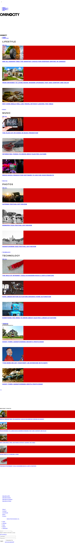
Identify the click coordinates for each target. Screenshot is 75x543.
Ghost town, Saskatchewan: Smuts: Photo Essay (22, 384)
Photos (4, 180)
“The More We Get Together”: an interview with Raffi (25, 363)
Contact (4, 511)
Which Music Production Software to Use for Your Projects (28, 175)
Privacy (4, 516)
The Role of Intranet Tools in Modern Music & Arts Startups (28, 275)
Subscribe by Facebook (7, 499)
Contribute (5, 9)
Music (4, 109)
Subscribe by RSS (6, 496)
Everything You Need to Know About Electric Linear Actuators (29, 318)
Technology (6, 252)
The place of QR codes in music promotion (20, 133)
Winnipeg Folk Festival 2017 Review (17, 225)
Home (3, 521)
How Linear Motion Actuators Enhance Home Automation (26, 296)
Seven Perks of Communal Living (9, 454)
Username (2, 536)
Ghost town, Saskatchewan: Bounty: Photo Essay (23, 341)
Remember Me (9, 540)
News (3, 10)
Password (2, 538)
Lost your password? (9, 542)
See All (4, 45)
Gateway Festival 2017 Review (14, 204)
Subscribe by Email (6, 497)
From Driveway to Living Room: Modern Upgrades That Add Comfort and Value (35, 82)
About (4, 509)
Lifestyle (5, 38)
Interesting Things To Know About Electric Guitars (24, 154)
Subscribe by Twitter (6, 501)
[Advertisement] (35, 25)
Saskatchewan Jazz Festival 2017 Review (19, 246)
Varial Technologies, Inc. (13, 518)
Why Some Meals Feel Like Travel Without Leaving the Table (27, 104)
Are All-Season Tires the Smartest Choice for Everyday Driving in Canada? (34, 61)
